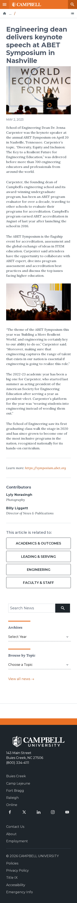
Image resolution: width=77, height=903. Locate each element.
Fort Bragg (15, 791)
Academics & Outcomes (38, 543)
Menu (4, 4)
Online (11, 805)
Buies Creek (16, 776)
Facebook (10, 812)
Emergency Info (19, 892)
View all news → (21, 679)
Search (72, 4)
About (11, 834)
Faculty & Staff (38, 583)
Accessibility (15, 885)
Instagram (52, 812)
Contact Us (15, 827)
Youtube (67, 812)
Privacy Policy (17, 870)
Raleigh (12, 798)
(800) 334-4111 (17, 763)
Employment (17, 841)
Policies (12, 863)
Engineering (38, 570)
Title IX (12, 878)
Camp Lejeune (18, 783)
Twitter (24, 812)
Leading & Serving (38, 557)
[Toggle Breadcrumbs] (72, 13)
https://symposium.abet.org (45, 468)
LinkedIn (38, 812)
